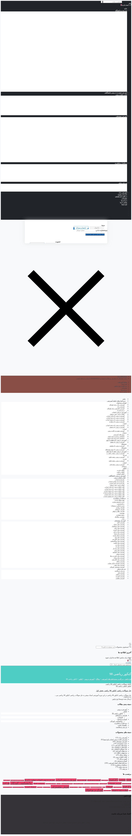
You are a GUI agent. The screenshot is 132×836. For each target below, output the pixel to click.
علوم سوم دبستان (117, 787)
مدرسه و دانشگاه (121, 10)
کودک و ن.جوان (107, 790)
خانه (125, 8)
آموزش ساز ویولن (117, 155)
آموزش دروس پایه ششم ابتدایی (108, 24)
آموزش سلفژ (118, 159)
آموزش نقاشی (118, 190)
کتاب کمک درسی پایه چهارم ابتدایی (103, 36)
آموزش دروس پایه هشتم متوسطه (107, 48)
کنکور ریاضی (114, 89)
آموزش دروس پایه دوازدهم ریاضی (103, 59)
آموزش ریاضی (6, 780)
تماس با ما (123, 202)
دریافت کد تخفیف (121, 196)
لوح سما (124, 204)
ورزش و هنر (123, 183)
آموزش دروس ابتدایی (115, 12)
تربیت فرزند (120, 410)
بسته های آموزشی (112, 42)
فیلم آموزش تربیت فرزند (96, 787)
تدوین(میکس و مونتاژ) (115, 171)
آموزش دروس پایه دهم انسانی (104, 71)
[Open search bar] (130, 644)
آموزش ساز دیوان (117, 136)
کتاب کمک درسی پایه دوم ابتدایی (104, 32)
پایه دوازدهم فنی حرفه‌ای (106, 83)
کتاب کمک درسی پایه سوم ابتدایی (103, 34)
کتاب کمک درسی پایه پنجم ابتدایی (103, 38)
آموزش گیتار (118, 161)
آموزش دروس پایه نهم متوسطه (108, 49)
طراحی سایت (118, 169)
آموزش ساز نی (118, 153)
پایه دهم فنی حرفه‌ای (107, 79)
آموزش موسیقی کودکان (117, 567)
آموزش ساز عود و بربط (115, 143)
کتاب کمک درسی (113, 26)
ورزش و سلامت (117, 185)
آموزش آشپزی (118, 189)
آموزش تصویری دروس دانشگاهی (115, 93)
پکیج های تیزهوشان (116, 91)
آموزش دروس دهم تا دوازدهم (113, 51)
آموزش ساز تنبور (117, 128)
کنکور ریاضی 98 (121, 686)
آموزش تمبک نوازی (116, 120)
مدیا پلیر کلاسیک (86, 787)
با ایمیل (96, 228)
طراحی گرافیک (118, 167)
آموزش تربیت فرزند (94, 780)
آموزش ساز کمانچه (116, 149)
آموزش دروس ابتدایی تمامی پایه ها (40, 780)
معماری (80, 787)
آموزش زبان (123, 192)
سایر (123, 519)
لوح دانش (115, 699)
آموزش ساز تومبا (117, 130)
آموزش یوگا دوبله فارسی (67, 783)
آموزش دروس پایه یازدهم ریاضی (103, 57)
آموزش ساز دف (117, 134)
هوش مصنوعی (60, 786)
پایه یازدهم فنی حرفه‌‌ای (107, 81)
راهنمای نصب (122, 725)
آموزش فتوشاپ (114, 783)
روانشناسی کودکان (116, 721)
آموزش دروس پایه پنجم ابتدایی (108, 22)
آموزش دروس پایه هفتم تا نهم (113, 44)
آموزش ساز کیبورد (116, 151)
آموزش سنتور (118, 140)
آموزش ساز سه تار (116, 142)
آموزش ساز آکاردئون (116, 122)
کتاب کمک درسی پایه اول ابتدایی (104, 30)
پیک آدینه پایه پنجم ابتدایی (110, 100)
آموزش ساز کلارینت (116, 147)
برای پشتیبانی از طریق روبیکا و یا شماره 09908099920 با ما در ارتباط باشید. (101, 378)
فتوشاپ (120, 717)
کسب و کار (123, 759)
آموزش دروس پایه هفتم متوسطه (107, 46)
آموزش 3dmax (104, 780)
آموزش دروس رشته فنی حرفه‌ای (107, 77)
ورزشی (124, 769)
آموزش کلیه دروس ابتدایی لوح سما (115, 739)
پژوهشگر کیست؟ (30, 787)
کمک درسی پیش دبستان (106, 28)
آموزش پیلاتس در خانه (78, 783)
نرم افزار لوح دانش (120, 386)
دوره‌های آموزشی (121, 751)
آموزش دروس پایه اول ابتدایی (109, 14)
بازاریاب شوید (122, 194)
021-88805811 (122, 376)
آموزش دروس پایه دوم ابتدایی (108, 16)
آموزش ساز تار (118, 126)
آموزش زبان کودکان (126, 783)
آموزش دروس (122, 709)
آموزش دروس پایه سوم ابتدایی (108, 18)
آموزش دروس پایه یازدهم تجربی (104, 65)
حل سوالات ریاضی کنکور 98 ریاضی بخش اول (113, 691)
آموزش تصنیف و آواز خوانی (113, 118)
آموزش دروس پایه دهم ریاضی (104, 55)
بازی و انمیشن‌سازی (116, 181)
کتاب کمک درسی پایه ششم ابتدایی (103, 40)
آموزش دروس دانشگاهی (117, 476)
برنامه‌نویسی (118, 165)
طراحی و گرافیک (121, 715)
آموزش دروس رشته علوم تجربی (108, 61)
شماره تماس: (100, 230)
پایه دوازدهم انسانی (108, 75)
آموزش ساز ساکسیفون (115, 138)
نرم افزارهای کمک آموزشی (116, 401)
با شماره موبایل (81, 228)
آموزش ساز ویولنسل (116, 157)
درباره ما (124, 200)
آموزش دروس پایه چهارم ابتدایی (108, 20)
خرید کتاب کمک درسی (51, 783)
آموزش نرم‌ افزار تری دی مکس (91, 783)
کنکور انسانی (120, 474)
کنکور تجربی (114, 87)
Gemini (122, 779)
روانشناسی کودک (39, 783)
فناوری (103, 787)
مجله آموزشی (122, 382)
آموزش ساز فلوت (117, 145)
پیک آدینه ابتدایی (117, 96)
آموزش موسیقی (121, 116)
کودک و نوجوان (121, 403)
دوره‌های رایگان (121, 753)
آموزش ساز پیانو (117, 124)
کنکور (121, 85)
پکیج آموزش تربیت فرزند (18, 787)
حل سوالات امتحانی (120, 749)
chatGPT (113, 779)
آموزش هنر (119, 187)
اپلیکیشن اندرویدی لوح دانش (115, 438)
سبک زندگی (123, 755)
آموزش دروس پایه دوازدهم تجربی (103, 67)
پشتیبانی (124, 198)
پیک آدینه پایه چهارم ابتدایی (110, 98)
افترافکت (58, 783)
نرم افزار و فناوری (120, 723)
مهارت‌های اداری (117, 173)
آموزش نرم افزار (103, 783)
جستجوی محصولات (122, 647)
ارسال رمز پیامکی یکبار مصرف (95, 234)
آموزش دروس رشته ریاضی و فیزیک (106, 53)
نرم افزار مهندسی (74, 787)
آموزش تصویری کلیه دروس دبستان (117, 432)
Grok (128, 779)
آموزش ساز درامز (117, 132)
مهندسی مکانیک (113, 177)
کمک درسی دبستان (119, 790)
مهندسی (120, 175)
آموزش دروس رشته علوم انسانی (107, 69)
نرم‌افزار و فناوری (121, 163)
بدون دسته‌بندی (122, 743)
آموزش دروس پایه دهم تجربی (104, 63)
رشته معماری (114, 179)
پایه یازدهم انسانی (109, 73)
